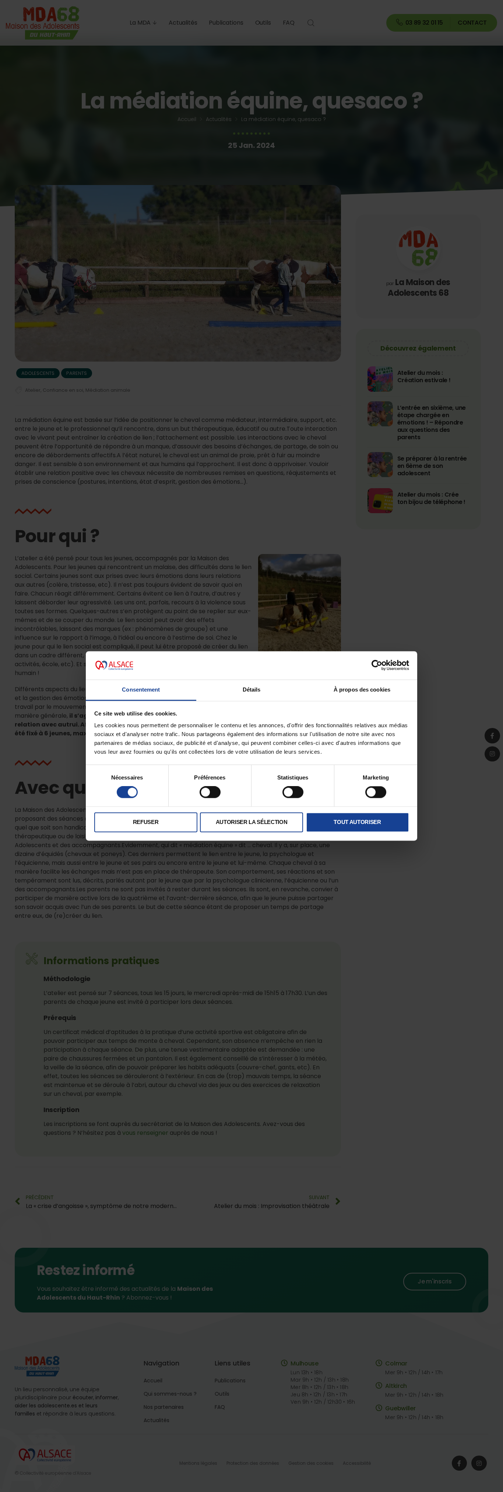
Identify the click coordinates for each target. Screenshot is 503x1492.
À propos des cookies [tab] (362, 689)
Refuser (146, 822)
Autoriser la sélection (252, 822)
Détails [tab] (252, 689)
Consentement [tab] (141, 689)
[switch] (210, 792)
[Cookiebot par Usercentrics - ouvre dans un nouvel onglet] (377, 665)
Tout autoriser (357, 822)
